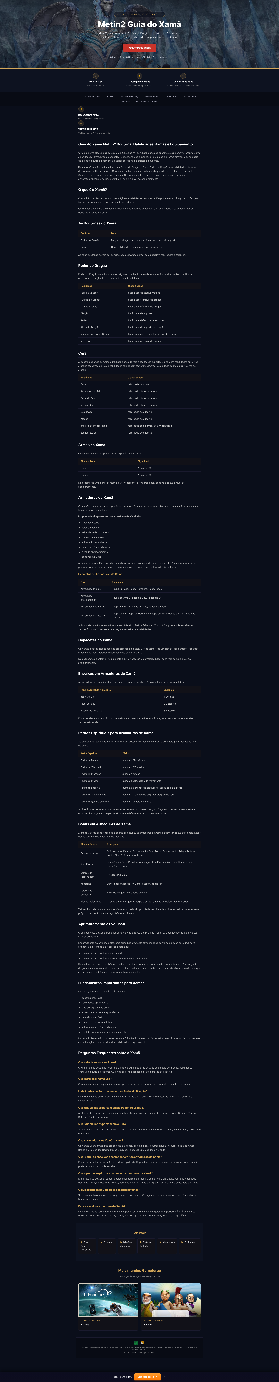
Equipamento (190, 96)
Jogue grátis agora (139, 47)
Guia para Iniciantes (91, 96)
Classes (111, 96)
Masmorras (171, 96)
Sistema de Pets (152, 96)
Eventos (126, 101)
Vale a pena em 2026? (146, 101)
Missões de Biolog (129, 96)
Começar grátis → (147, 1376)
